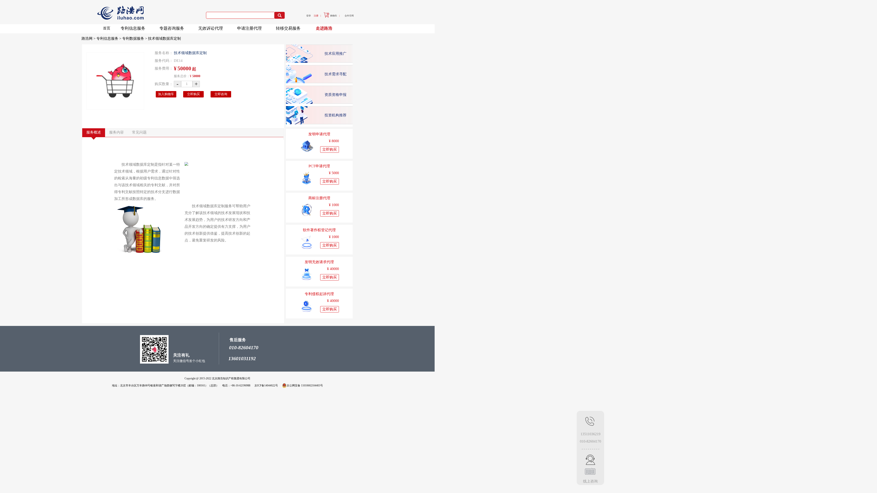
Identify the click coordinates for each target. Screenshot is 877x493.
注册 (316, 15)
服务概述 (93, 132)
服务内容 (116, 132)
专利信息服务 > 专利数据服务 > (122, 38)
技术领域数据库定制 (164, 38)
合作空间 (349, 15)
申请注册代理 (249, 28)
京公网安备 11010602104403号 (305, 385)
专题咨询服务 (171, 28)
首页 (106, 28)
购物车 (333, 15)
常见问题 (139, 132)
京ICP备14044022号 (266, 385)
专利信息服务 (133, 28)
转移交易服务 (288, 28)
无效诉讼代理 (210, 28)
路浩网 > (89, 38)
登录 (308, 15)
